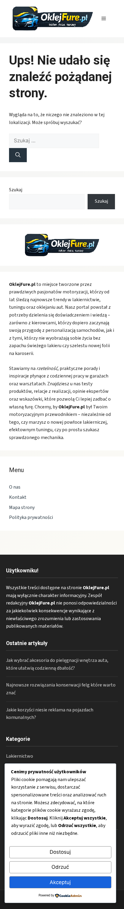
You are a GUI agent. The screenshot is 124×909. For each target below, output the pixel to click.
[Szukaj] (18, 155)
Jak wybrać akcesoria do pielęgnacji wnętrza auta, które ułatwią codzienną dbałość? (57, 664)
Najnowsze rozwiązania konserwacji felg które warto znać (61, 689)
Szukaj (15, 189)
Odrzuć (60, 867)
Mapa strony (22, 507)
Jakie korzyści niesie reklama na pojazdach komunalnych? (49, 714)
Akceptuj (60, 882)
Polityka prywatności (31, 517)
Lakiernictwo (19, 756)
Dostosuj (60, 852)
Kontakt (17, 497)
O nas (14, 487)
